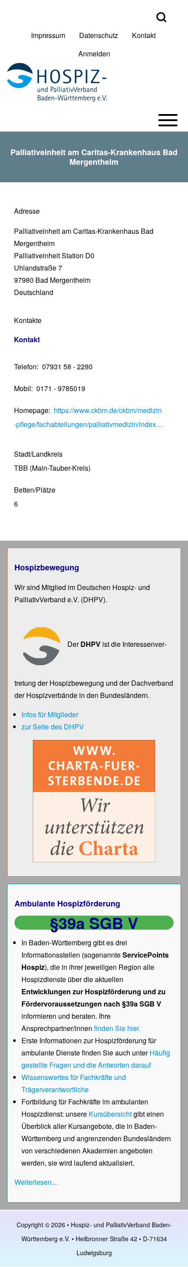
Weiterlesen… (36, 1182)
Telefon (25, 366)
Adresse (27, 211)
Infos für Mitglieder (49, 714)
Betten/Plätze (35, 490)
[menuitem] (48, 35)
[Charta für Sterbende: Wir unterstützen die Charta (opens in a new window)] (94, 800)
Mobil (22, 388)
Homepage (31, 410)
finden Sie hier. (117, 1028)
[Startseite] (57, 82)
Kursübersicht (111, 1114)
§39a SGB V (94, 922)
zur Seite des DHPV (52, 727)
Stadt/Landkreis (38, 454)
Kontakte (28, 320)
